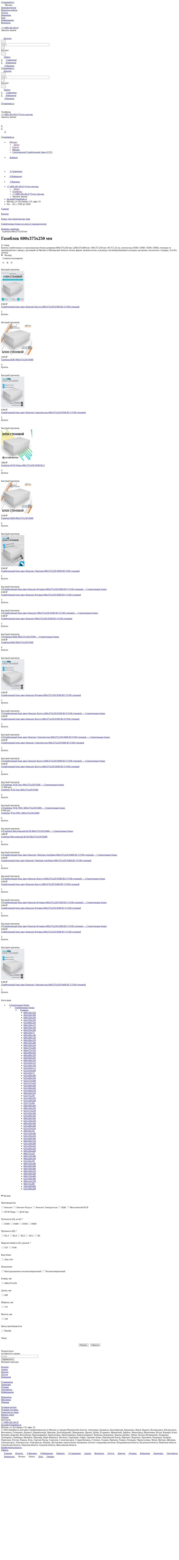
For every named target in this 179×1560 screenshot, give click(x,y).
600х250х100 (29, 1017)
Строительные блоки (19, 1005)
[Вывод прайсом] (12, 262)
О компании (7, 1382)
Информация (7, 1392)
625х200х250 (29, 1116)
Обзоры (5, 1417)
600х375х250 (29, 1050)
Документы (6, 1389)
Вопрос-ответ (7, 1415)
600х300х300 (29, 1015)
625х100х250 (29, 1098)
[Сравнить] (2, 320)
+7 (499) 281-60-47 (10, 28)
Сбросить (95, 1345)
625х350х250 (29, 1146)
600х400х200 (29, 1053)
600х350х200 (29, 1043)
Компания (6, 1377)
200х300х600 (29, 1186)
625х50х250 (29, 1161)
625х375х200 (29, 1080)
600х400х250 (29, 1055)
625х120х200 (29, 1133)
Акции (4, 1369)
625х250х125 (29, 1063)
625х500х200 (29, 1088)
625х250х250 (29, 1020)
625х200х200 (29, 1189)
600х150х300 (29, 1156)
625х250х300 (29, 1113)
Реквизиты (6, 1397)
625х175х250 (29, 1111)
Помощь (5, 1402)
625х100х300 (29, 1179)
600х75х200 (29, 1184)
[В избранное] (2, 317)
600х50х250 (29, 1131)
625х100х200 (29, 1101)
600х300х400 (29, 1151)
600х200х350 (29, 1158)
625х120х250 (29, 1121)
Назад (16, 144)
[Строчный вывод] (7, 262)
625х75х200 (29, 1103)
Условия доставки (9, 1410)
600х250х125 (29, 1025)
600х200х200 (29, 1106)
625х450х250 (29, 1148)
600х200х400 (29, 1166)
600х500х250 (29, 1060)
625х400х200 (29, 1085)
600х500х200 (29, 1058)
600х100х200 (29, 1174)
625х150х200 (29, 1143)
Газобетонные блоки (24, 1007)
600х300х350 (29, 1141)
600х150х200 (29, 1163)
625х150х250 (29, 1136)
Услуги (4, 1374)
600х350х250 (29, 1045)
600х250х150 (29, 1028)
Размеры (24, 1010)
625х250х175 (29, 1068)
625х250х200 (29, 1070)
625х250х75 (29, 1073)
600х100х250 (29, 1171)
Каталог (5, 1367)
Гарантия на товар (10, 1412)
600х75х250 (29, 1153)
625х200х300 (29, 1138)
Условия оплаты (9, 1407)
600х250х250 (29, 1012)
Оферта (4, 1450)
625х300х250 (29, 1078)
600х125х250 (29, 1181)
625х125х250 (29, 1128)
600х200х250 (29, 1093)
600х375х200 (29, 1048)
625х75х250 (29, 1095)
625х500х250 (29, 1090)
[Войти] (2, 123)
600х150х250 (29, 1108)
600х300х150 (29, 1038)
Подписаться (7, 1359)
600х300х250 (29, 1040)
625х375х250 (29, 1083)
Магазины (6, 1399)
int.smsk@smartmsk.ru (17, 199)
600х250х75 (29, 1033)
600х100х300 (29, 1123)
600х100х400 (29, 1168)
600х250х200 (29, 1030)
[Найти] (3, 53)
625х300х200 (29, 1075)
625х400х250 (29, 1022)
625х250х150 (29, 1065)
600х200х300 (29, 1118)
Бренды (4, 1372)
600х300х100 (29, 1035)
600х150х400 (29, 1176)
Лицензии (6, 1384)
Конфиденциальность (11, 1447)
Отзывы (5, 1387)
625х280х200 (29, 1126)
